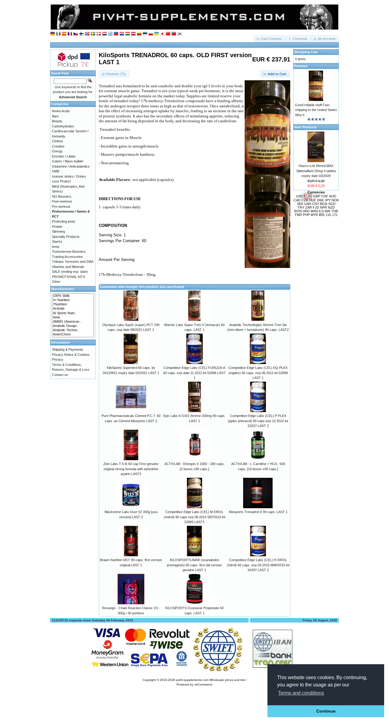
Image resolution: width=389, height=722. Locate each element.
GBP (316, 196)
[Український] (156, 33)
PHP (306, 215)
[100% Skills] (73, 296)
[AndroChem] (73, 334)
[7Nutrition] (73, 304)
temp (55, 246)
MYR (314, 215)
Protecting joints (63, 221)
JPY (328, 200)
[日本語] (162, 33)
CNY (315, 204)
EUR (307, 196)
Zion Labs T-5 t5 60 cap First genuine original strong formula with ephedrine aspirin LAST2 (130, 469)
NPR (323, 207)
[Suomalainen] (81, 33)
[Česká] (75, 33)
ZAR (308, 207)
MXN (314, 211)
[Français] (69, 33)
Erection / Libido (63, 156)
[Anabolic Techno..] (73, 330)
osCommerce (203, 684)
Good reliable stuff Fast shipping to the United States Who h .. (316, 110)
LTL (335, 215)
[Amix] (73, 317)
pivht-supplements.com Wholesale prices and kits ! (211, 680)
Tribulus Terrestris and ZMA (72, 261)
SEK (300, 204)
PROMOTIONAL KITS (68, 277)
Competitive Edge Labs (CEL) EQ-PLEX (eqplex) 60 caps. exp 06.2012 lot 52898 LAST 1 (258, 373)
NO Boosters (61, 196)
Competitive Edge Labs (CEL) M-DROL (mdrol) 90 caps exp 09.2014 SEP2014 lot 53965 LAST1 (194, 517)
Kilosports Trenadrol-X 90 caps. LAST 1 (258, 512)
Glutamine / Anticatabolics (71, 166)
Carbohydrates (63, 126)
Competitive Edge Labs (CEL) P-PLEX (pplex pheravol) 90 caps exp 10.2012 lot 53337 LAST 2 (258, 421)
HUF (312, 200)
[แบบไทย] (173, 33)
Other (56, 281)
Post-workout (62, 201)
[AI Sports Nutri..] (73, 313)
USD (299, 196)
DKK (320, 200)
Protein (57, 226)
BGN (323, 204)
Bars (55, 116)
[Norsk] (87, 33)
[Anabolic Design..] (73, 326)
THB (334, 211)
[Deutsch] (52, 33)
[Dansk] (98, 33)
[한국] (179, 33)
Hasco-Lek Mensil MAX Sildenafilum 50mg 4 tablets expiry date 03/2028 (316, 171)
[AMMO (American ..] (73, 322)
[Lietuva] (139, 33)
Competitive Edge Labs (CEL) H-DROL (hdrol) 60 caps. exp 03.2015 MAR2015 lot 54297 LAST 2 (258, 565)
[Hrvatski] (121, 33)
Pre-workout (61, 206)
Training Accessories (67, 257)
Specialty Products (66, 236)
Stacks (57, 241)
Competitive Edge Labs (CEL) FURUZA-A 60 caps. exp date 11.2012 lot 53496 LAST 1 (194, 373)
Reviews (301, 66)
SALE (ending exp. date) (70, 271)
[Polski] (150, 33)
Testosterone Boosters (69, 251)
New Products (305, 127)
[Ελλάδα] (110, 33)
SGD (332, 204)
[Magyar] (127, 33)
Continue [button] (326, 711)
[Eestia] (145, 33)
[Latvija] (133, 33)
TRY (301, 207)
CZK (304, 200)
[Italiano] (58, 33)
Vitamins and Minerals (68, 267)
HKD (306, 211)
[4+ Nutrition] (73, 300)
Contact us (60, 375)
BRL (322, 215)
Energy (57, 151)
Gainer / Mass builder (68, 161)
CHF (324, 196)
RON (298, 211)
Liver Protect (61, 181)
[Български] (116, 33)
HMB (55, 171)
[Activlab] (73, 309)
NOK (335, 200)
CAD (297, 200)
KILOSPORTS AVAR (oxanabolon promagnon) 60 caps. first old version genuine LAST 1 (194, 565)
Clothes (57, 141)
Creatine (58, 146)
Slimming (58, 231)
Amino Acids (61, 111)
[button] (269, 38)
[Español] (64, 33)
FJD (316, 207)
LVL (329, 215)
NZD (331, 207)
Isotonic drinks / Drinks (69, 176)
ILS (321, 211)
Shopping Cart (306, 52)
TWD (298, 215)
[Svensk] (93, 33)
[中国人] (168, 33)
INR (327, 211)
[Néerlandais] (104, 33)
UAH (307, 204)
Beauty (57, 121)
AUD (332, 196)
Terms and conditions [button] (301, 693)
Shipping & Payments (67, 349)
